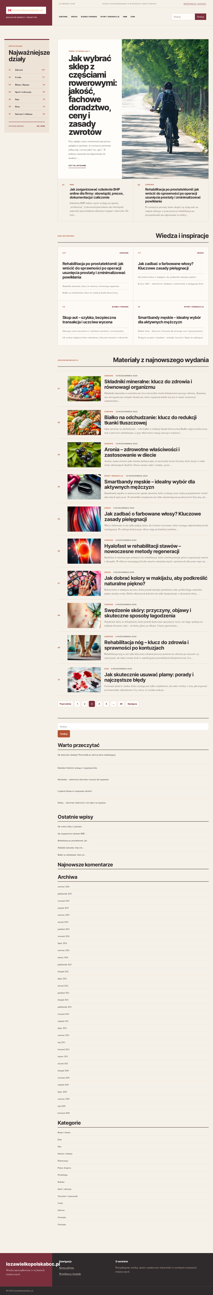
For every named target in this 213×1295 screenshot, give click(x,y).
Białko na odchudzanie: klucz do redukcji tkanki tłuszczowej (90, 292)
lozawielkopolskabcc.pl (33, 1264)
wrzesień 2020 (63, 1077)
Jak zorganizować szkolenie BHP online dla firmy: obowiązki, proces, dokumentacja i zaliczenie (96, 193)
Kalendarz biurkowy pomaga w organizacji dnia (77, 767)
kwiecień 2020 (64, 1113)
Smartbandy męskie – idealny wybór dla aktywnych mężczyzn (169, 319)
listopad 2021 (63, 999)
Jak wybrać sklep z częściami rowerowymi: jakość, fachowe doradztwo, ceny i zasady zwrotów (93, 95)
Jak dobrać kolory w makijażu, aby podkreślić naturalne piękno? (167, 276)
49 (121, 704)
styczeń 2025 (63, 922)
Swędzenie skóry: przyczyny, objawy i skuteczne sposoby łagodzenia (147, 613)
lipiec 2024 (62, 943)
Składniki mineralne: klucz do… (71, 847)
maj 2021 (61, 1042)
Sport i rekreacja (110, 17)
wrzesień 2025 (63, 900)
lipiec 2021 (62, 1028)
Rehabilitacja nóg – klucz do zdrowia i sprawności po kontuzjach (146, 645)
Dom (133, 17)
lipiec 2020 (62, 1091)
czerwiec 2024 (63, 950)
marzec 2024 (63, 957)
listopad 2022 (63, 971)
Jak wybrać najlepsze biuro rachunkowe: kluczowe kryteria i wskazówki (95, 337)
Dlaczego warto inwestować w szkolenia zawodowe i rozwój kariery (93, 330)
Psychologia (63, 1174)
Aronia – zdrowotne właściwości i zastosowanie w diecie (142, 452)
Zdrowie (63, 17)
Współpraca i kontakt (195, 4)
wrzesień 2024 (63, 936)
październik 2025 (65, 893)
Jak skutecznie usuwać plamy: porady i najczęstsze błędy (148, 677)
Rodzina (61, 1181)
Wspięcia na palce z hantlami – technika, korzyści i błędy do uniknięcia (170, 337)
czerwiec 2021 (63, 1035)
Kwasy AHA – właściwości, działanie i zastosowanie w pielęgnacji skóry (171, 283)
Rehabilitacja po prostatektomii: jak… (73, 840)
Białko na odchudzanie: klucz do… (72, 854)
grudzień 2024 (63, 929)
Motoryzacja (63, 1160)
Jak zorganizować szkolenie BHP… (72, 833)
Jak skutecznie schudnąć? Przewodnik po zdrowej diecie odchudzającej (86, 754)
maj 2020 (61, 1106)
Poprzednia (65, 704)
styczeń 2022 (63, 985)
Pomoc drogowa (64, 1167)
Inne (125, 17)
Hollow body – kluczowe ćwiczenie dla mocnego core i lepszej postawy (170, 330)
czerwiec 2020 (63, 1098)
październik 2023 (65, 964)
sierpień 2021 (63, 1021)
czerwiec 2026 (63, 886)
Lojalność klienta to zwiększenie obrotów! (75, 791)
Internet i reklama (23, 114)
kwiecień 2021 (64, 1049)
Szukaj (200, 16)
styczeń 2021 (63, 1063)
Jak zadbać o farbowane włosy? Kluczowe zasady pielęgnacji (166, 265)
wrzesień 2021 (63, 1014)
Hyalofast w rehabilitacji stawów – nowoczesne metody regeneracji (142, 548)
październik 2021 (65, 1006)
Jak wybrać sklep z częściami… (70, 826)
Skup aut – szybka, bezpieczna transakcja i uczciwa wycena (89, 319)
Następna (132, 704)
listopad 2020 (63, 1070)
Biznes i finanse (89, 17)
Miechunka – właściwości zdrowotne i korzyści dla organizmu (83, 779)
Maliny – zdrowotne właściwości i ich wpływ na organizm (82, 802)
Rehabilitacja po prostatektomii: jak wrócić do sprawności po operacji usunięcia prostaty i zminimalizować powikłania (173, 195)
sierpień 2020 (63, 1084)
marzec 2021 (63, 1056)
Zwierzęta (62, 1217)
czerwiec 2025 (63, 914)
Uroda (74, 17)
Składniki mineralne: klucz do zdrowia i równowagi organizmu (90, 286)
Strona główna (66, 1267)
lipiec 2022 (62, 978)
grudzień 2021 (63, 992)
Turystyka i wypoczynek (68, 1196)
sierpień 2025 (63, 907)
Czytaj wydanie (77, 166)
